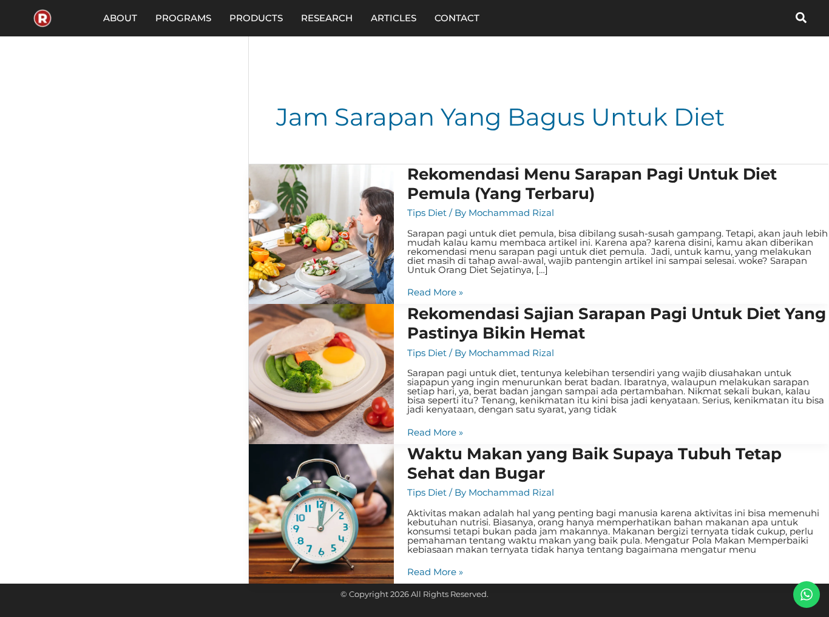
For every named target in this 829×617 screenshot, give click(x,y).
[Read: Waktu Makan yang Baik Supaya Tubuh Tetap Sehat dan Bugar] (321, 513)
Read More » (435, 292)
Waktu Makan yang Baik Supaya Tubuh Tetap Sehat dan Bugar (594, 463)
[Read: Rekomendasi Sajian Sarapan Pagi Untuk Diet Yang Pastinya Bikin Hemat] (321, 373)
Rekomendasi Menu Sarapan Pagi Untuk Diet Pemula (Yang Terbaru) (592, 183)
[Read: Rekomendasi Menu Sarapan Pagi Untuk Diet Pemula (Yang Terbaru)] (321, 233)
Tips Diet (427, 212)
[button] (802, 18)
